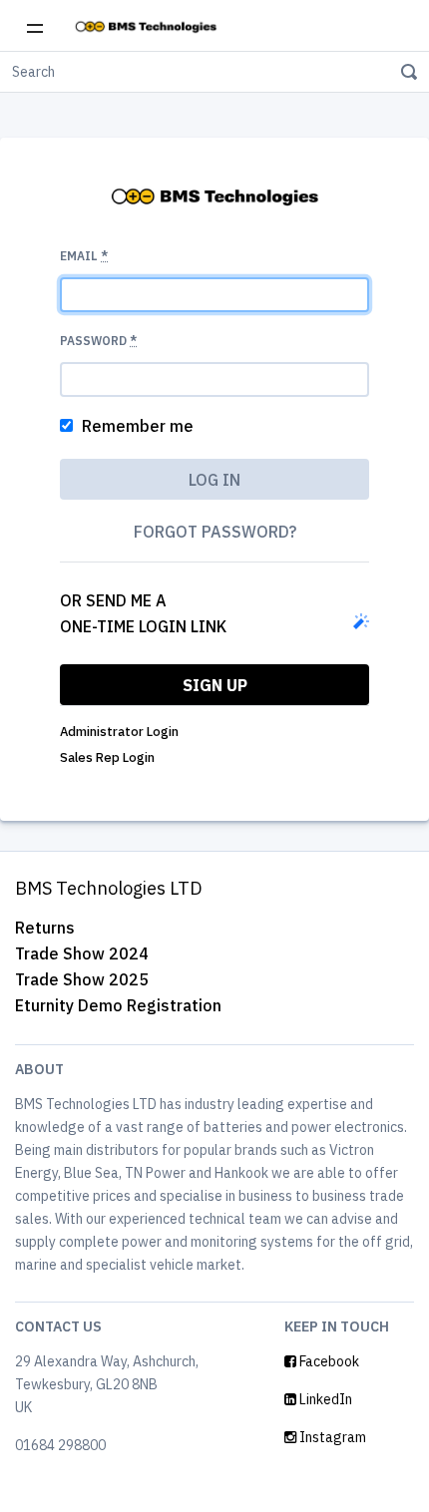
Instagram (331, 1437)
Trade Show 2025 (82, 979)
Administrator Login (119, 731)
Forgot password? (215, 532)
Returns (45, 928)
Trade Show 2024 (82, 953)
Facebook (327, 1361)
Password (98, 340)
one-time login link (143, 626)
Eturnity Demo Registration (118, 1005)
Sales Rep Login (107, 757)
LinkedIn (324, 1399)
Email (84, 255)
